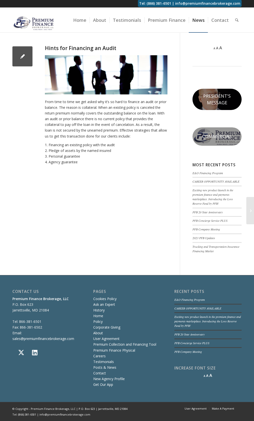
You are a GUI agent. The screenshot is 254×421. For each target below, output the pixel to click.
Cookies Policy (105, 298)
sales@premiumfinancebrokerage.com (43, 338)
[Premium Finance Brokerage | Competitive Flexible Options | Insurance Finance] (33, 22)
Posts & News (104, 367)
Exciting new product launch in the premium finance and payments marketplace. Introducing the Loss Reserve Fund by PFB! (212, 196)
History (99, 310)
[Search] (237, 20)
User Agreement (106, 338)
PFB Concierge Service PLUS (209, 221)
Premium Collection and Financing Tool (124, 344)
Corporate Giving (106, 327)
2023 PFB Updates (203, 238)
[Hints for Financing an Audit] (22, 56)
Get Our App (103, 384)
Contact (99, 373)
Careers (99, 356)
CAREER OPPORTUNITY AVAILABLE (215, 181)
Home (98, 315)
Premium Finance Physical (114, 350)
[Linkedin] (35, 352)
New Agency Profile (109, 378)
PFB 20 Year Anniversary (207, 212)
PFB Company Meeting (206, 229)
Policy (98, 321)
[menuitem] (80, 20)
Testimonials (103, 361)
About (98, 333)
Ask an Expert (104, 304)
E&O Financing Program (207, 173)
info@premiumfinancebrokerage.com (207, 3)
